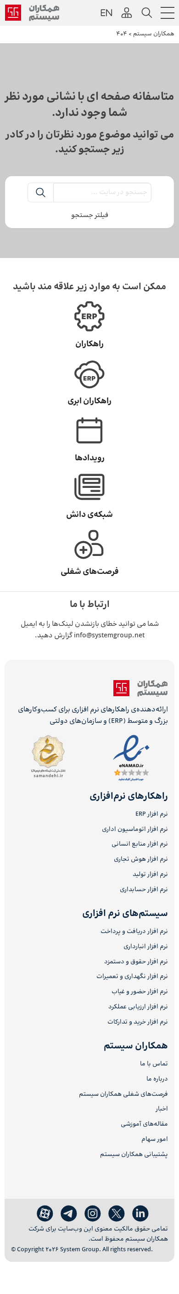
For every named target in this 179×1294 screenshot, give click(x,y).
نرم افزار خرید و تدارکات (137, 1022)
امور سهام (154, 1139)
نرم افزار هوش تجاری (141, 859)
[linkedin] (140, 1214)
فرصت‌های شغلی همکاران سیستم (123, 1094)
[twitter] (116, 1214)
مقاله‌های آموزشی (144, 1124)
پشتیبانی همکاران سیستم (134, 1155)
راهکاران (89, 344)
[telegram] (69, 1214)
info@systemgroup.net (109, 635)
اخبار (162, 1109)
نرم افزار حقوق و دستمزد (136, 962)
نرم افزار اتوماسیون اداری (135, 829)
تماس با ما (154, 1064)
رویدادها (90, 458)
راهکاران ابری (89, 401)
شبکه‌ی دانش (89, 515)
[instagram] (92, 1214)
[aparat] (45, 1214)
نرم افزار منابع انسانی (140, 844)
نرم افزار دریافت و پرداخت (134, 932)
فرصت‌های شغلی (90, 572)
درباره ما (157, 1079)
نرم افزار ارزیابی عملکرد (138, 1007)
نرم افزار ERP (151, 814)
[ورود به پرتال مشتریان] (126, 12)
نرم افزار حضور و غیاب (140, 992)
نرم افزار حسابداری (144, 890)
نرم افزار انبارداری (145, 947)
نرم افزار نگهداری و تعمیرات (132, 977)
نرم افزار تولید (150, 874)
